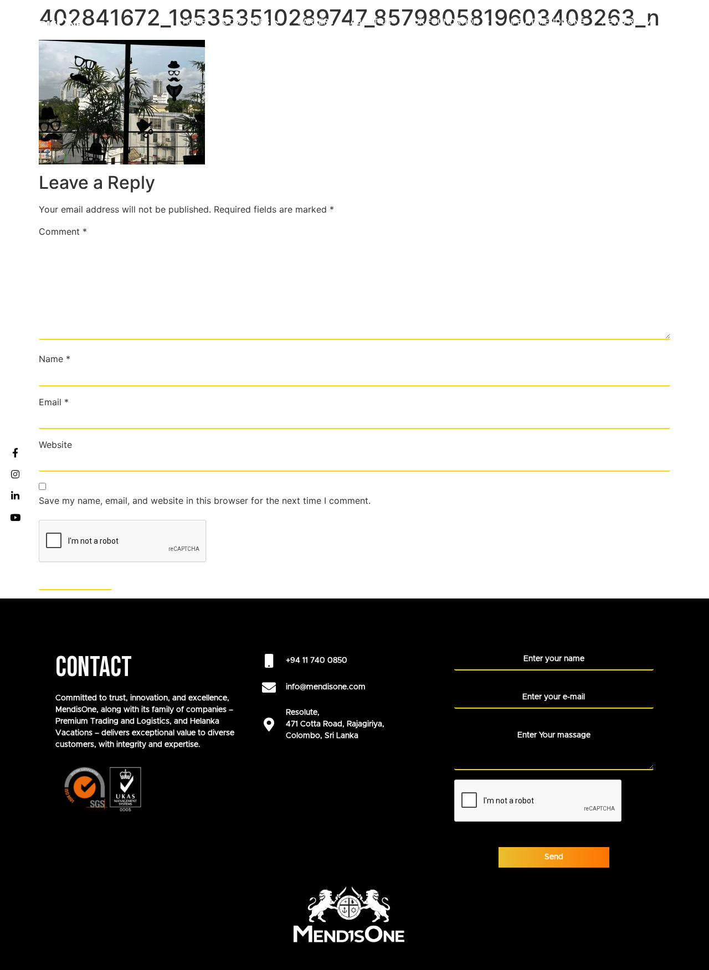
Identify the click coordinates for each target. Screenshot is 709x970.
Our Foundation (443, 22)
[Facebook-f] (15, 452)
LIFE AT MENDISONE (545, 22)
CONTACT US (669, 46)
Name (54, 358)
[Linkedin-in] (15, 496)
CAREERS (315, 22)
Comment (63, 231)
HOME (194, 22)
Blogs (682, 22)
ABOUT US (370, 22)
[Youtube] (15, 517)
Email (54, 402)
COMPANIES (246, 22)
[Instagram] (15, 474)
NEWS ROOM (627, 22)
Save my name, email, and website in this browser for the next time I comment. (205, 500)
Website (55, 444)
